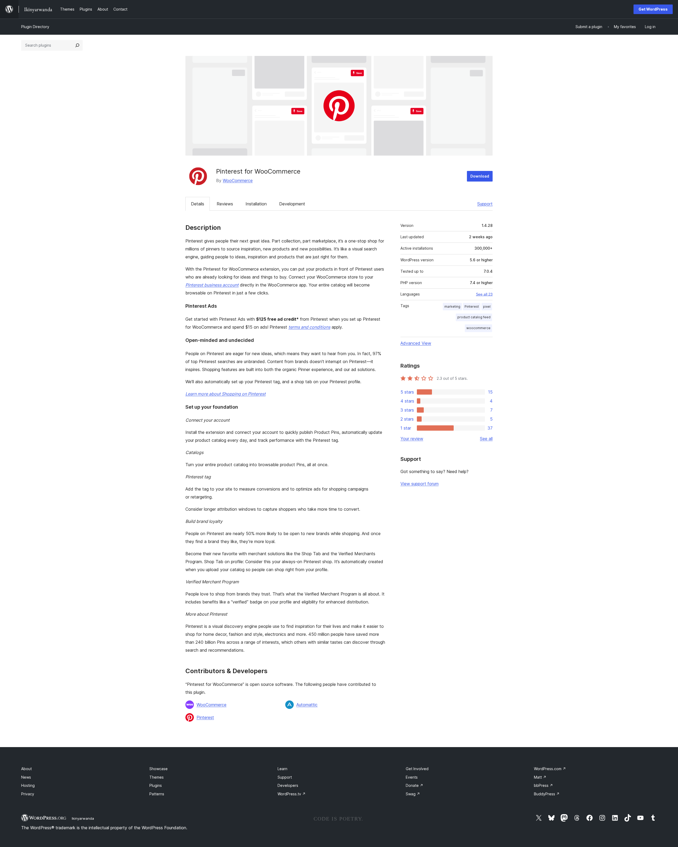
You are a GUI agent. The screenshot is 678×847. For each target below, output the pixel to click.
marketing (452, 306)
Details (197, 203)
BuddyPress (547, 794)
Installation (256, 203)
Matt (540, 777)
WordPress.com (550, 768)
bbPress (543, 785)
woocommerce (478, 328)
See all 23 (484, 294)
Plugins (155, 785)
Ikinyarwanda (83, 818)
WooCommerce (238, 180)
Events (412, 777)
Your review (411, 438)
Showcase (158, 768)
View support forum (419, 483)
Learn (282, 768)
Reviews (225, 203)
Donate (414, 785)
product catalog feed (473, 317)
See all (486, 438)
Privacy (27, 794)
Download (479, 176)
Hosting (28, 785)
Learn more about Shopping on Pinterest (225, 393)
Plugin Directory (35, 26)
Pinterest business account (212, 285)
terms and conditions (309, 327)
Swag (413, 794)
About (26, 768)
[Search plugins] (77, 45)
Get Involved (417, 768)
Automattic (307, 704)
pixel (486, 306)
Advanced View (415, 343)
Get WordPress (653, 9)
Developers (288, 785)
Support (485, 203)
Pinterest (205, 717)
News (26, 777)
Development (292, 203)
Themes (156, 777)
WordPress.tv (292, 794)
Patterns (156, 794)
